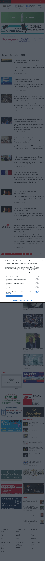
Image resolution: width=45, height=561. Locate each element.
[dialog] (22, 280)
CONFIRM (14, 296)
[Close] (43, 261)
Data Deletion (15, 300)
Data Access (22, 300)
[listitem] (22, 276)
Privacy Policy (29, 300)
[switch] (37, 279)
